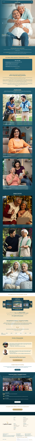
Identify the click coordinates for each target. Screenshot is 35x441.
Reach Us (15, 428)
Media (24, 425)
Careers (14, 429)
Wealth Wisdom (25, 426)
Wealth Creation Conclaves (17, 425)
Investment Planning (25, 418)
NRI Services (24, 421)
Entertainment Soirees (16, 426)
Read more (4, 123)
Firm (14, 418)
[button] (3, 304)
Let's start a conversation (17, 409)
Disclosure (24, 422)
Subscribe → (31, 439)
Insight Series (17, 369)
